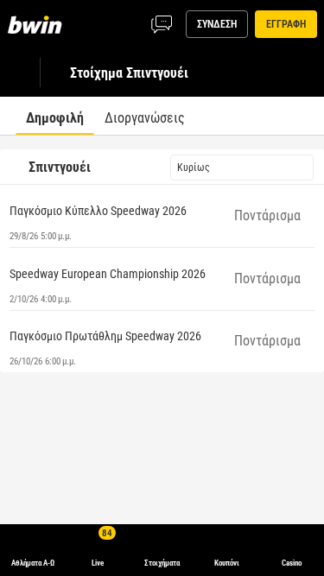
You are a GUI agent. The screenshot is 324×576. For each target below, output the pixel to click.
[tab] (55, 116)
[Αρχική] (38, 24)
